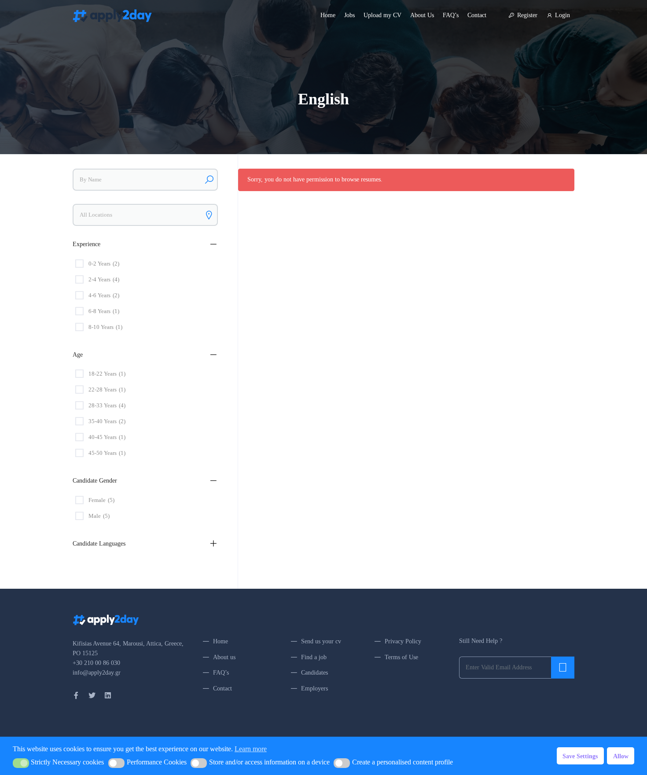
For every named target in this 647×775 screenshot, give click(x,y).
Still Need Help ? (480, 641)
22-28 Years (106, 389)
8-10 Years (105, 327)
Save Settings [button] (580, 756)
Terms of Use (401, 657)
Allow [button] (621, 756)
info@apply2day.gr (97, 672)
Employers (314, 688)
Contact (476, 15)
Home (327, 15)
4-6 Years (103, 295)
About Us (422, 15)
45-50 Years (106, 453)
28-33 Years (106, 405)
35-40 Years (106, 421)
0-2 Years (103, 263)
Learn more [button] (251, 749)
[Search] (209, 180)
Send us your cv (321, 641)
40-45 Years (106, 437)
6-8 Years (103, 311)
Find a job (314, 657)
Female (101, 500)
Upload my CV (382, 15)
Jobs (349, 15)
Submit (562, 668)
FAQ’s (451, 15)
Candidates (314, 672)
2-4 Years (103, 279)
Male (99, 516)
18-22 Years (106, 373)
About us (224, 657)
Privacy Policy (403, 641)
